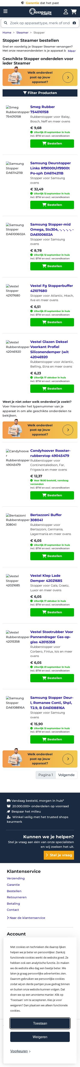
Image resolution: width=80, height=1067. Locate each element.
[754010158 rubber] (15, 115)
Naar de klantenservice (27, 918)
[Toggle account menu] (66, 12)
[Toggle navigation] (5, 11)
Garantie (13, 885)
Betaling (13, 904)
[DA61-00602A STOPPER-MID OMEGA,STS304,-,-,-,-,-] (15, 233)
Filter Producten (42, 93)
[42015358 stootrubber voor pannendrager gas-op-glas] (15, 640)
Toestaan (40, 1023)
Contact (13, 910)
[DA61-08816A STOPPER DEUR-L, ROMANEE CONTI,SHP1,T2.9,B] (15, 706)
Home (7, 32)
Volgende (66, 775)
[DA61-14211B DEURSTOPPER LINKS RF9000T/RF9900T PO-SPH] (15, 172)
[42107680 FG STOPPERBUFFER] (15, 294)
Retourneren (17, 897)
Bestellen (54, 143)
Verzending (16, 878)
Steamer (22, 32)
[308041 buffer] (15, 524)
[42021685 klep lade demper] (15, 584)
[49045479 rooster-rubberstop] (15, 459)
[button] (40, 23)
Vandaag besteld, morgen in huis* (37, 801)
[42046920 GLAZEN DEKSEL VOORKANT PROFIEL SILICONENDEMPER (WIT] (15, 350)
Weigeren (40, 1036)
